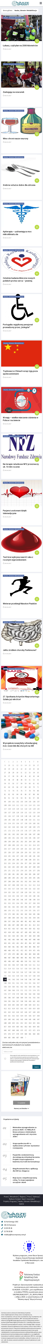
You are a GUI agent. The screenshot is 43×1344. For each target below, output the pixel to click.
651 (17, 1023)
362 (13, 907)
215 (38, 845)
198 (5, 841)
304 (34, 881)
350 (38, 900)
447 (30, 939)
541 (9, 979)
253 (9, 863)
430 (34, 932)
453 (17, 943)
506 (13, 965)
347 (26, 900)
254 (13, 863)
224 (38, 849)
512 (38, 965)
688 (22, 1037)
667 (9, 1030)
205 (34, 841)
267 (30, 867)
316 (9, 889)
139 (22, 816)
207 (5, 845)
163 (9, 827)
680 (26, 1034)
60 (30, 783)
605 (13, 1005)
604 (9, 1005)
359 (38, 903)
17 (38, 765)
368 (38, 907)
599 (26, 1001)
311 (26, 885)
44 (38, 776)
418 (22, 929)
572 (26, 990)
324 (5, 892)
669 (17, 1030)
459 (5, 947)
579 (17, 994)
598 (22, 1001)
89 (38, 794)
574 (34, 990)
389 (13, 918)
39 (17, 776)
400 (22, 921)
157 (22, 823)
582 (30, 994)
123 (30, 809)
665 (38, 1027)
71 (38, 787)
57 (17, 783)
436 (22, 936)
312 (30, 885)
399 (17, 921)
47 (13, 780)
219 (17, 849)
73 (9, 791)
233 (38, 852)
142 (34, 816)
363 (17, 907)
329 (26, 892)
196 (34, 838)
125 (38, 809)
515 (13, 969)
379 (9, 914)
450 (5, 943)
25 (34, 769)
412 (34, 925)
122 (26, 809)
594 (5, 1001)
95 (25, 798)
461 (13, 947)
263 (13, 867)
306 (5, 885)
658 (9, 1027)
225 (5, 852)
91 (9, 798)
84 (17, 794)
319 (22, 889)
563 (26, 987)
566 (38, 987)
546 (30, 979)
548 (38, 979)
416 (13, 929)
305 (38, 881)
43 (34, 776)
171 (5, 831)
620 (38, 1008)
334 (9, 896)
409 (22, 925)
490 (22, 958)
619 (34, 1008)
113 (26, 805)
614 (13, 1008)
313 (34, 885)
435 (17, 936)
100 (9, 802)
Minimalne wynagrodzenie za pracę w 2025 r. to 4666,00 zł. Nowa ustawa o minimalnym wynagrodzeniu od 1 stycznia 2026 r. (24, 1132)
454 (22, 943)
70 (34, 787)
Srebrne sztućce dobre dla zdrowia (19, 185)
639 (5, 1019)
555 (30, 983)
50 (25, 780)
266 (26, 867)
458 (38, 943)
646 (34, 1019)
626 (26, 1012)
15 (30, 765)
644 (26, 1019)
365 (26, 907)
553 (22, 983)
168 (30, 827)
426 (17, 932)
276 (30, 871)
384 (30, 914)
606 (17, 1005)
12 (17, 765)
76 (21, 791)
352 (9, 903)
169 (34, 827)
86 (25, 794)
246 (17, 860)
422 (38, 929)
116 (38, 805)
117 (5, 809)
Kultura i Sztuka (14, 1199)
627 (30, 1012)
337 (22, 896)
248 (26, 860)
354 (17, 903)
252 (5, 863)
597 (17, 1001)
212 (26, 845)
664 (34, 1027)
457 (34, 943)
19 (9, 769)
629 (38, 1012)
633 (17, 1016)
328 (22, 892)
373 (22, 910)
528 (30, 972)
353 (13, 903)
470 (13, 950)
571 (22, 990)
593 (38, 998)
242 (38, 856)
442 (9, 939)
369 (5, 910)
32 (25, 773)
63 (5, 787)
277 (34, 871)
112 (22, 805)
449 (38, 939)
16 (34, 765)
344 (13, 900)
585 (5, 998)
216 (5, 849)
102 (17, 802)
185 (26, 834)
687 (17, 1037)
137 (13, 816)
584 (38, 994)
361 (9, 907)
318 (17, 889)
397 (9, 921)
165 (17, 827)
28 (9, 773)
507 (17, 965)
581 (26, 994)
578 (13, 994)
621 (5, 1012)
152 (38, 820)
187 (34, 834)
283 (22, 874)
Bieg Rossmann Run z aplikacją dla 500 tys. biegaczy (25, 1169)
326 (13, 892)
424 (9, 932)
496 (9, 961)
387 (5, 918)
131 (26, 812)
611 (38, 1005)
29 (13, 773)
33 (30, 773)
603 (5, 1005)
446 (26, 939)
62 (38, 783)
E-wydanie (21, 1103)
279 (5, 874)
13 (21, 765)
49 (21, 780)
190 (9, 838)
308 (13, 885)
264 (17, 867)
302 (26, 881)
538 (34, 976)
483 (30, 954)
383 (26, 914)
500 (26, 961)
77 (25, 791)
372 (17, 910)
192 (17, 838)
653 (26, 1023)
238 (22, 856)
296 (38, 878)
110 (13, 805)
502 (34, 961)
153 (5, 823)
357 (30, 903)
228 (17, 852)
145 (9, 820)
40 (21, 776)
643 (22, 1019)
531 (5, 976)
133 (34, 812)
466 (34, 947)
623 (13, 1012)
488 (13, 958)
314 (38, 885)
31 (21, 773)
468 (5, 950)
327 (17, 892)
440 (38, 936)
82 (9, 794)
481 (22, 954)
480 (17, 954)
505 (9, 965)
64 (9, 787)
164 (13, 827)
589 (22, 998)
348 (30, 900)
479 (13, 954)
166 (22, 827)
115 (34, 805)
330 (30, 892)
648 (5, 1023)
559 (9, 987)
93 (17, 798)
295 (34, 878)
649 (9, 1023)
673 (34, 1030)
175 (22, 831)
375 (30, 910)
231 (30, 852)
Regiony (23, 1197)
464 (26, 947)
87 (30, 794)
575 (38, 990)
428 (26, 932)
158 (26, 823)
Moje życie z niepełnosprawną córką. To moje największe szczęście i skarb (25, 1180)
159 (30, 823)
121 (22, 809)
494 (38, 958)
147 (17, 820)
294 (30, 878)
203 (26, 841)
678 (17, 1034)
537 (30, 976)
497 (13, 961)
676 (9, 1034)
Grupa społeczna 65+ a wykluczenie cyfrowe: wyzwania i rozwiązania (26, 1145)
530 (38, 972)
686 (13, 1037)
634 (22, 1016)
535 (22, 976)
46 (9, 780)
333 (5, 896)
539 (38, 976)
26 (38, 769)
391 (22, 918)
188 (38, 834)
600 (30, 1001)
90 (5, 798)
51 (30, 780)
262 (9, 867)
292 (22, 878)
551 (13, 983)
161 (38, 823)
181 (9, 834)
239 (26, 856)
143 (38, 816)
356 (26, 903)
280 (9, 874)
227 (13, 852)
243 (5, 860)
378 (5, 914)
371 (13, 910)
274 (22, 871)
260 (38, 863)
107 (38, 802)
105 (30, 802)
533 (13, 976)
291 (17, 878)
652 (22, 1023)
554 (26, 983)
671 (26, 1030)
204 (30, 841)
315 (5, 889)
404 (38, 921)
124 (34, 809)
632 (13, 1016)
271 (9, 871)
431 (38, 932)
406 (9, 925)
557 (38, 983)
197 (38, 838)
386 (38, 914)
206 (38, 841)
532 (9, 976)
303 (30, 881)
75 (17, 791)
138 (17, 816)
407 (13, 925)
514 (9, 969)
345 (17, 900)
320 (26, 889)
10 (9, 765)
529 (34, 972)
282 (17, 874)
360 (5, 907)
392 (26, 918)
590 (26, 998)
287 (38, 874)
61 (34, 783)
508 (22, 965)
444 (17, 939)
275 (26, 871)
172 (9, 831)
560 (13, 987)
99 (5, 802)
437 (26, 936)
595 (9, 1001)
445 (22, 939)
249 (30, 860)
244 (9, 860)
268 (34, 867)
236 (13, 856)
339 (30, 896)
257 (26, 863)
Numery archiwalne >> (21, 1108)
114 (30, 805)
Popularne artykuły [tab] (11, 1119)
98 (38, 798)
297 (5, 881)
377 (38, 910)
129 (17, 812)
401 (26, 921)
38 (13, 776)
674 (38, 1030)
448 (34, 939)
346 (22, 900)
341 (38, 896)
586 (9, 998)
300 (17, 881)
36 (5, 776)
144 (5, 820)
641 (13, 1019)
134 (38, 812)
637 (34, 1016)
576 (5, 994)
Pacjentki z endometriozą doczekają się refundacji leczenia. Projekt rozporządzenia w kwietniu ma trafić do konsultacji (26, 1158)
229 (22, 852)
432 (5, 936)
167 (26, 827)
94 (21, 798)
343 (9, 900)
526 (22, 972)
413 (38, 925)
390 (17, 918)
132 (30, 812)
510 (30, 965)
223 (34, 849)
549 (5, 983)
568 (9, 990)
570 (17, 990)
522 (5, 972)
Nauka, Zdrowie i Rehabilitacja (26, 10)
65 (13, 787)
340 (34, 896)
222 (30, 849)
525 (17, 972)
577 (9, 994)
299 (13, 881)
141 (30, 816)
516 (17, 969)
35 (38, 773)
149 (26, 820)
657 (5, 1027)
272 (13, 871)
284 (26, 874)
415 (9, 929)
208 (9, 845)
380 (13, 914)
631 (9, 1016)
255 (17, 863)
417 (17, 929)
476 (38, 950)
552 (17, 983)
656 (38, 1023)
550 (9, 983)
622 (9, 1012)
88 (34, 794)
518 (26, 969)
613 (9, 1008)
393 (30, 918)
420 (30, 929)
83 (13, 794)
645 (30, 1019)
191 (13, 838)
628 (34, 1012)
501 (30, 961)
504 (5, 965)
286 (34, 874)
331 (34, 892)
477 (5, 954)
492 (30, 958)
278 (38, 871)
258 (30, 863)
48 (17, 780)
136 (9, 816)
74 (13, 791)
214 (34, 845)
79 (34, 791)
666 (5, 1030)
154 (9, 823)
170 (38, 827)
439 (34, 936)
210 (17, 845)
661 (22, 1027)
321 (30, 889)
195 (30, 838)
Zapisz (36, 1067)
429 (30, 932)
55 (9, 783)
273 (17, 871)
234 (5, 856)
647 (38, 1019)
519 (30, 969)
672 (30, 1030)
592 (34, 998)
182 (13, 834)
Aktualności (14, 1197)
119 (13, 809)
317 (13, 889)
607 (22, 1005)
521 (38, 969)
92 (13, 798)
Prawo (6, 1197)
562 (22, 987)
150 (30, 820)
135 (5, 816)
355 (22, 903)
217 (9, 849)
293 (26, 878)
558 (5, 987)
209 (13, 845)
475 (34, 950)
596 (13, 1001)
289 (9, 878)
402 (30, 921)
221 (26, 849)
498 (17, 961)
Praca (29, 1197)
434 (13, 936)
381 (17, 914)
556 (34, 983)
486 (5, 958)
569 (13, 990)
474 (30, 950)
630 (5, 1016)
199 (9, 841)
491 (26, 958)
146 (13, 820)
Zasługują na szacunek (13, 92)
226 (9, 852)
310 (22, 885)
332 (38, 892)
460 (9, 947)
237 (17, 856)
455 (26, 943)
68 (25, 787)
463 (22, 947)
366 (30, 907)
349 (34, 900)
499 (22, 961)
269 (38, 867)
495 (5, 961)
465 (30, 947)
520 (34, 969)
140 (26, 816)
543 (17, 979)
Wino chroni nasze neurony (15, 138)
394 (34, 918)
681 (30, 1034)
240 (30, 856)
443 (13, 939)
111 (17, 805)
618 (30, 1008)
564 (30, 987)
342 (5, 900)
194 (26, 838)
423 (5, 932)
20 (13, 769)
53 (38, 780)
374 (26, 910)
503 (38, 961)
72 (5, 791)
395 (38, 918)
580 (22, 994)
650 (13, 1023)
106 (34, 802)
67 (21, 787)
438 (30, 936)
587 (13, 998)
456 (30, 943)
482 (26, 954)
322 (34, 889)
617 (26, 1008)
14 (25, 765)
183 (17, 834)
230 (26, 852)
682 (34, 1034)
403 (34, 921)
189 (5, 838)
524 (13, 972)
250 (34, 860)
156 (17, 823)
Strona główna (7, 10)
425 (13, 932)
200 (13, 841)
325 (9, 892)
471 (17, 950)
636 (30, 1016)
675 (5, 1034)
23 (25, 769)
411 (30, 925)
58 (21, 783)
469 (9, 950)
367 (34, 907)
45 (5, 780)
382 (22, 914)
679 (22, 1034)
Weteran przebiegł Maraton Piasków (20, 603)
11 (13, 765)
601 (34, 1001)
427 (22, 932)
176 (26, 831)
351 (5, 903)
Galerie (21, 1204)
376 (34, 910)
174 (17, 831)
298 (9, 881)
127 (9, 812)
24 (30, 769)
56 (13, 783)
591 (30, 998)
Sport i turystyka (28, 1199)
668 (13, 1030)
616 (22, 1008)
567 (5, 990)
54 (5, 783)
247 (22, 860)
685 (9, 1037)
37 (9, 776)
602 (38, 1001)
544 (22, 979)
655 (34, 1023)
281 (13, 874)
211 (22, 845)
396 (5, 921)
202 (22, 841)
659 (13, 1027)
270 (5, 871)
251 (38, 860)
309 (17, 885)
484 (34, 954)
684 (5, 1037)
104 (26, 802)
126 (5, 812)
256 (22, 863)
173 (13, 831)
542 (13, 979)
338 (26, 896)
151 (34, 820)
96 (30, 798)
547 (34, 979)
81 (5, 794)
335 (13, 896)
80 (38, 791)
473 (26, 950)
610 (34, 1005)
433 (9, 936)
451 (9, 943)
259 (34, 863)
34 (34, 773)
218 (13, 849)
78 (30, 791)
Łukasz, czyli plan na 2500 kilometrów (20, 45)
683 (38, 1034)
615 (17, 1008)
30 (17, 773)
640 (9, 1019)
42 (30, 776)
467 (38, 947)
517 (22, 969)
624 (17, 1012)
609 (30, 1005)
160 (34, 823)
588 (17, 998)
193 (22, 838)
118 (9, 809)
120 (17, 809)
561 (17, 987)
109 (9, 805)
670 (22, 1030)
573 (30, 990)
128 (13, 812)
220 (22, 849)
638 (38, 1016)
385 (34, 914)
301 (22, 881)
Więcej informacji (36, 1299)
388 (9, 918)
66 (17, 787)
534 (17, 976)
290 (13, 878)
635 (26, 1016)
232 (34, 852)
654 (30, 1023)
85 (21, 794)
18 (5, 769)
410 (26, 925)
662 (26, 1027)
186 (30, 834)
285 (30, 874)
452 (13, 943)
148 (22, 820)
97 (34, 798)
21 (17, 769)
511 (34, 965)
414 (5, 929)
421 (34, 929)
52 (34, 780)
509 (26, 965)
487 (9, 958)
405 (5, 925)
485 (38, 954)
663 (30, 1027)
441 (5, 939)
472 (22, 950)
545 (26, 979)
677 (13, 1034)
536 (26, 976)
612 (5, 1008)
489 (17, 958)
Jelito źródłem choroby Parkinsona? (19, 650)
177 (30, 831)
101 (13, 802)
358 (34, 903)
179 (38, 831)
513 (5, 969)
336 (17, 896)
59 (25, 783)
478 (9, 954)
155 (13, 823)
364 (22, 907)
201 (17, 841)
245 (13, 860)
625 (22, 1012)
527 (26, 972)
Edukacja (36, 1197)
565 (34, 987)
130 (22, 812)
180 (5, 834)
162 (5, 827)
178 (34, 831)
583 (34, 994)
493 (34, 958)
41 (25, 776)
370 (9, 910)
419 (26, 929)
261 (5, 867)
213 (30, 845)
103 (22, 802)
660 (17, 1027)
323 (38, 889)
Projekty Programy (10, 1201)
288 (5, 878)
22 (21, 769)
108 (5, 805)
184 (22, 834)
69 (30, 787)
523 (9, 972)
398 (13, 921)
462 (17, 947)
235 (9, 856)
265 (22, 867)
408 (17, 925)
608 (26, 1005)
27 (5, 773)
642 (17, 1019)
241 (34, 856)
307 (9, 885)
